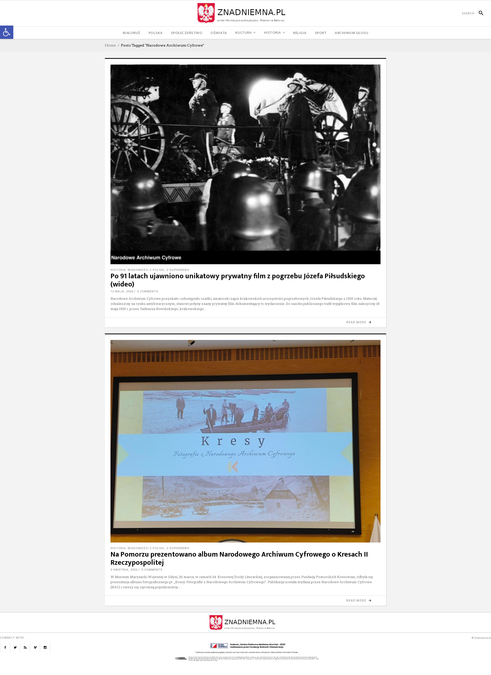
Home (110, 45)
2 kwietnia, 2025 (124, 569)
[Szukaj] (478, 13)
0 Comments (147, 291)
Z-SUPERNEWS (177, 270)
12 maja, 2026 (121, 291)
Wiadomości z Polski (146, 270)
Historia (118, 270)
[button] (6, 32)
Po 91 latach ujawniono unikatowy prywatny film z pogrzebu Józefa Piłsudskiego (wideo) (237, 280)
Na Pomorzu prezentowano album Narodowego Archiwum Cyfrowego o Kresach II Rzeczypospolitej (239, 558)
